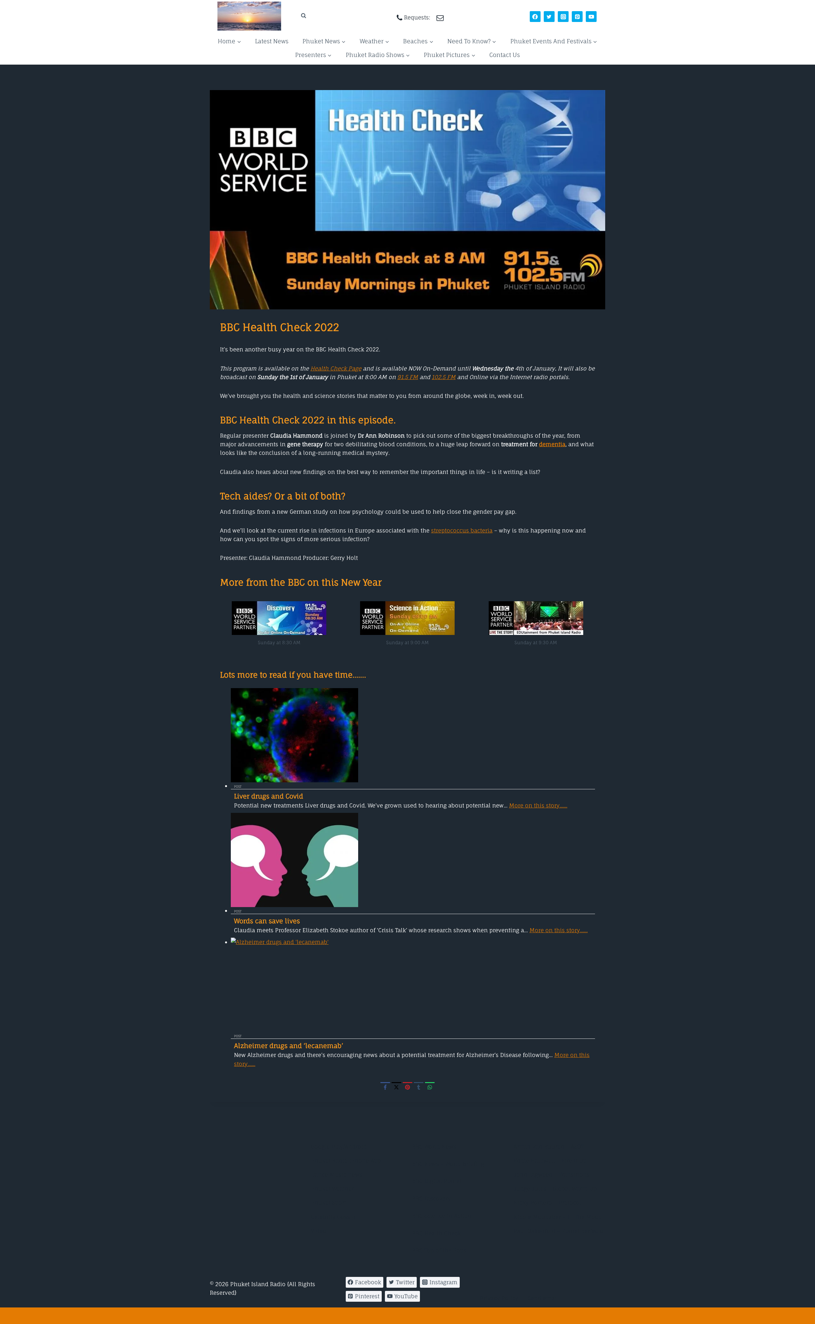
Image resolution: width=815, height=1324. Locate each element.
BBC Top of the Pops (439, 1250)
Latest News (271, 41)
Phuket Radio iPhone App (346, 1160)
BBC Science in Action (441, 1215)
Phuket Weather (332, 1188)
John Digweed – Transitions (552, 1174)
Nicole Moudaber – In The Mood (558, 1217)
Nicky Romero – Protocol (547, 1202)
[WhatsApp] (430, 1087)
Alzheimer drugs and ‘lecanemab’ (288, 1046)
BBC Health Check (436, 1233)
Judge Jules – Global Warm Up (555, 1188)
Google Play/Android (339, 1146)
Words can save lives (267, 921)
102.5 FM (444, 377)
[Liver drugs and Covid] (413, 735)
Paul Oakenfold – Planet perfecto (558, 1231)
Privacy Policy (499, 1298)
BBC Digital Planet (436, 1181)
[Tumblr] (418, 1087)
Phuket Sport (328, 1202)
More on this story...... (538, 805)
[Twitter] (549, 16)
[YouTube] (591, 16)
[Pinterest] (577, 16)
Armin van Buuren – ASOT (549, 1146)
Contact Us (504, 54)
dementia (552, 444)
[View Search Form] (297, 15)
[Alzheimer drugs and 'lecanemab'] (413, 985)
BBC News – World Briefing (448, 1163)
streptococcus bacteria (462, 530)
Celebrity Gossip (333, 1217)
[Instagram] (563, 16)
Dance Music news (336, 1174)
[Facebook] (535, 16)
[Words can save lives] (413, 860)
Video (318, 1231)
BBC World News (434, 1146)
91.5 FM (407, 377)
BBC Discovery (431, 1198)
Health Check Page (335, 368)
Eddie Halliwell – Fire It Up (550, 1160)
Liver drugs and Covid (268, 796)
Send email (543, 1298)
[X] (396, 1087)
